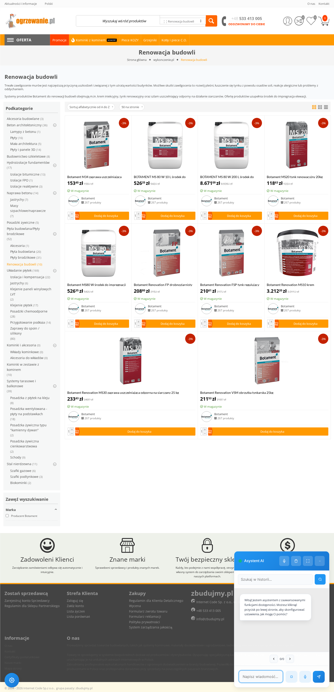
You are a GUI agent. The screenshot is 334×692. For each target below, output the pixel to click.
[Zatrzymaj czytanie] (291, 677)
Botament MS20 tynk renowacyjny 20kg (295, 176)
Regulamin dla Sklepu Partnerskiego (32, 606)
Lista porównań (78, 616)
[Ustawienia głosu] (284, 561)
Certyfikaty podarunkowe (22, 657)
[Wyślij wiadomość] (319, 677)
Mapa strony (13, 668)
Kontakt (10, 651)
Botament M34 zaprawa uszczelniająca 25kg (94, 176)
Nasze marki (13, 663)
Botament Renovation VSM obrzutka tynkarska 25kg (236, 392)
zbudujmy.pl (84, 688)
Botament (88, 198)
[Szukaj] (211, 21)
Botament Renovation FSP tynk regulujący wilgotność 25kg (229, 284)
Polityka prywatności (144, 622)
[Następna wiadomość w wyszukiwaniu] (290, 659)
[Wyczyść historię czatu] (296, 561)
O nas (8, 646)
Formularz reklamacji (145, 616)
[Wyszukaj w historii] (320, 579)
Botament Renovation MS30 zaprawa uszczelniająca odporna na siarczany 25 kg (123, 392)
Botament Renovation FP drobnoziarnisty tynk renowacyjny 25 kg (163, 284)
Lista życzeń (76, 611)
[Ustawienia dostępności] (12, 680)
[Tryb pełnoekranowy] (308, 561)
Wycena (135, 606)
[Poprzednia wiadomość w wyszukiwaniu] (274, 659)
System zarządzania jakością (150, 627)
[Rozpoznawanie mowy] (305, 677)
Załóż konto (75, 606)
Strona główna (137, 60)
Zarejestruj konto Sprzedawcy (27, 600)
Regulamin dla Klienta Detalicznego (156, 600)
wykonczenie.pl (163, 60)
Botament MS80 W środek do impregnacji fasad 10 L (96, 284)
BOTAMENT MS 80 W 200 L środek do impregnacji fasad (227, 176)
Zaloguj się (75, 600)
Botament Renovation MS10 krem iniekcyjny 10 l (290, 284)
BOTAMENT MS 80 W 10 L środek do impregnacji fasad (160, 176)
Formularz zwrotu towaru (148, 611)
